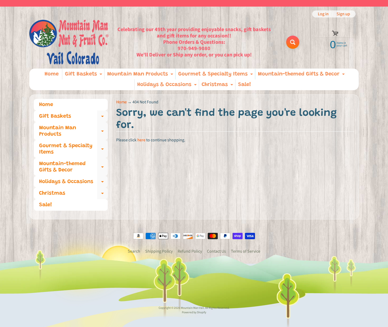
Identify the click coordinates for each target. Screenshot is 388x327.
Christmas (218, 86)
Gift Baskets (84, 75)
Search (134, 251)
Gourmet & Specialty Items (216, 75)
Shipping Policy (159, 251)
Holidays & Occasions (167, 86)
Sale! (244, 84)
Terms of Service (245, 251)
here (141, 140)
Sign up (343, 14)
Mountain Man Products (140, 75)
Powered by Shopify (194, 312)
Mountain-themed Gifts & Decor (302, 75)
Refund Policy (190, 251)
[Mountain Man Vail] (68, 42)
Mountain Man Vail (192, 308)
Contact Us (216, 251)
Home (52, 74)
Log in (323, 14)
